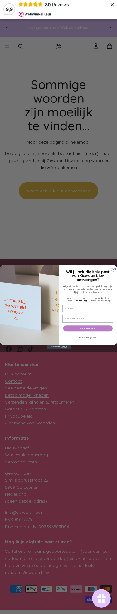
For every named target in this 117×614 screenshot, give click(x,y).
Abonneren (87, 328)
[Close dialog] (113, 269)
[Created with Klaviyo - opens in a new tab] (58, 347)
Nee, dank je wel (88, 337)
